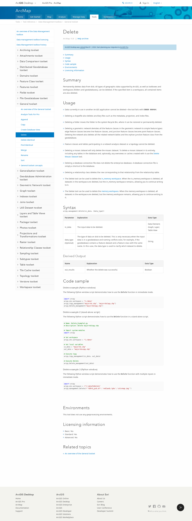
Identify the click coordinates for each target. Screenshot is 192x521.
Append (24, 119)
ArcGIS (59, 508)
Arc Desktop (24, 2)
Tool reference (29, 22)
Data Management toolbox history (31, 44)
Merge (24, 150)
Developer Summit (105, 511)
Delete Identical (28, 140)
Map (49, 16)
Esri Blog (101, 504)
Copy (23, 124)
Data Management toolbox (50, 22)
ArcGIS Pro (47, 3)
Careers (100, 501)
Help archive (82, 38)
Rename (24, 155)
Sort (22, 160)
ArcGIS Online (62, 498)
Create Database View (30, 129)
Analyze (62, 16)
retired (82, 47)
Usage (67, 58)
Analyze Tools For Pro (30, 114)
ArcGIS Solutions (63, 514)
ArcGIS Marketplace (65, 517)
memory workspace (109, 191)
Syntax (68, 61)
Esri (170, 3)
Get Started (35, 16)
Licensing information (74, 70)
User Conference (104, 508)
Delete (24, 135)
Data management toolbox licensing (32, 39)
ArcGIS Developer (64, 511)
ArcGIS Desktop (63, 501)
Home (20, 16)
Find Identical (27, 145)
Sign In (146, 3)
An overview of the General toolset (36, 109)
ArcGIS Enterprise (64, 504)
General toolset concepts (32, 165)
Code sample (70, 64)
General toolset (71, 22)
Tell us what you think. (158, 511)
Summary (69, 54)
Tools (94, 16)
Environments (71, 67)
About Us (101, 498)
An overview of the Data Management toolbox (33, 33)
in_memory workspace (111, 178)
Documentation (22, 508)
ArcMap (57, 3)
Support (19, 511)
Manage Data (79, 16)
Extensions (108, 16)
